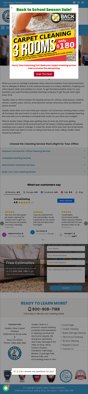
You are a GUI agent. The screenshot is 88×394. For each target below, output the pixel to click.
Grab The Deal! (44, 74)
